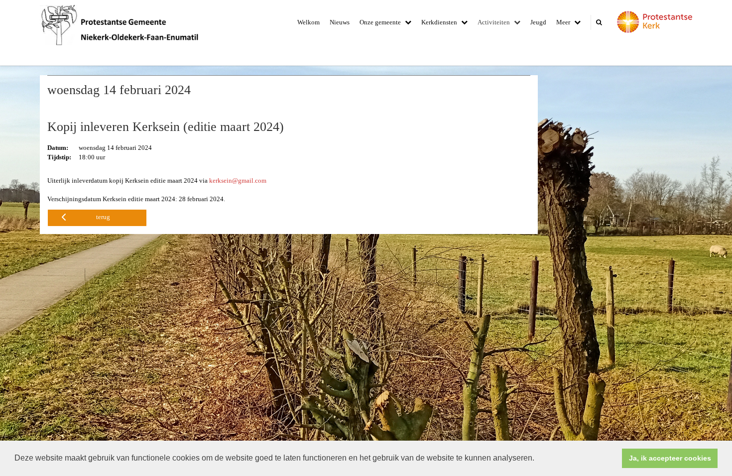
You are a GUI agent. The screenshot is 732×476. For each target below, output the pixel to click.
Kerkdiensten (439, 22)
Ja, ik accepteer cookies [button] (670, 458)
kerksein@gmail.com (237, 180)
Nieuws (340, 22)
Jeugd (538, 22)
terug (103, 217)
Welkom (308, 22)
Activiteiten (494, 22)
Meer (563, 22)
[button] (537, 459)
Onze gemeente (380, 22)
